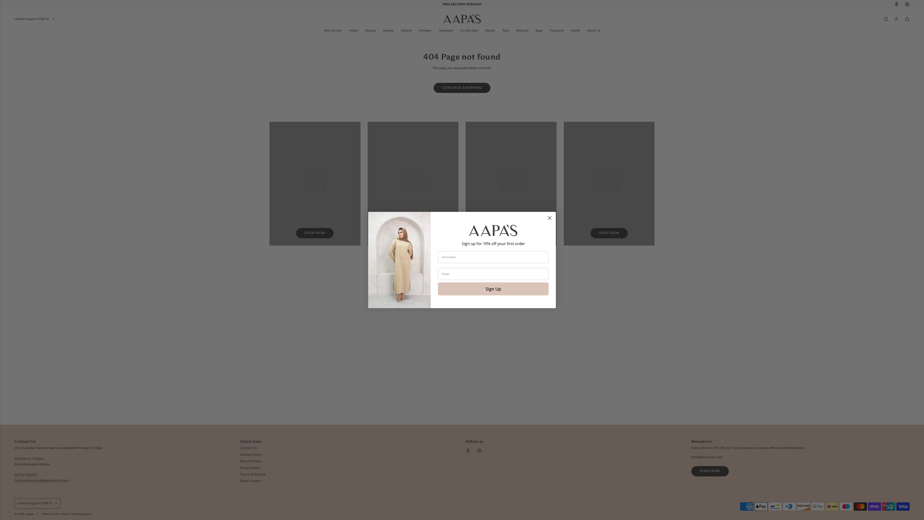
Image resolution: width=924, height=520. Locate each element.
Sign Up (493, 289)
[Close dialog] (549, 218)
